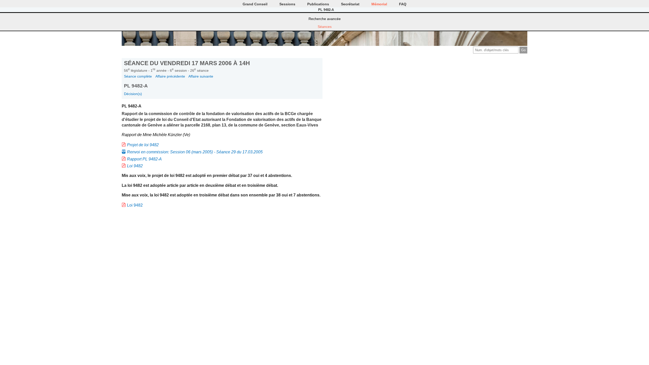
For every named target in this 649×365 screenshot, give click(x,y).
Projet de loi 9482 (143, 145)
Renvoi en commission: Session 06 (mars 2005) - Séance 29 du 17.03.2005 (195, 152)
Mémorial (379, 4)
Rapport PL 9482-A (144, 159)
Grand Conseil (255, 4)
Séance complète (138, 76)
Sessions (287, 4)
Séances (325, 27)
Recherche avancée (325, 19)
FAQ (402, 4)
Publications (318, 4)
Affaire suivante (200, 76)
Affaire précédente (170, 76)
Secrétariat (350, 4)
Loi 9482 (135, 166)
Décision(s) (133, 94)
